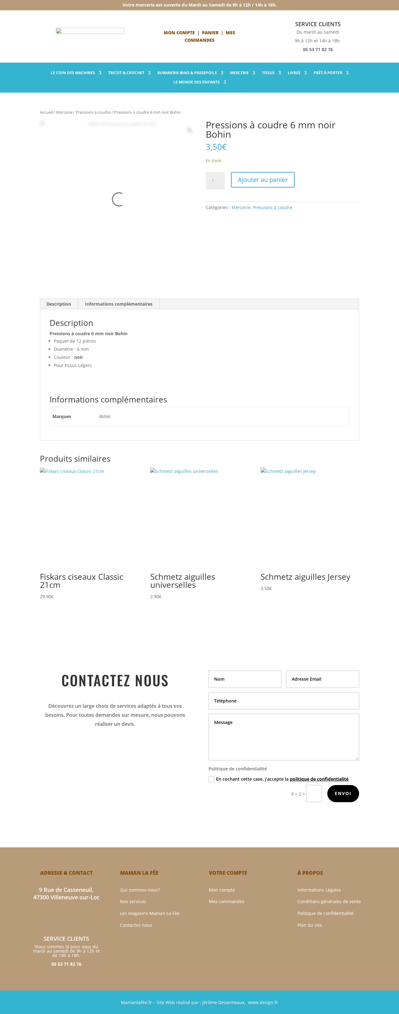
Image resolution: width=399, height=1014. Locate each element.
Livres (294, 73)
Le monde (196, 82)
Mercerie (239, 73)
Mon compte (179, 33)
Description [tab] (58, 304)
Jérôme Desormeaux (223, 1002)
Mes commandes (226, 901)
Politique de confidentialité (325, 913)
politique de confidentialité (319, 779)
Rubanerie (187, 73)
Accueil (46, 112)
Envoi (343, 793)
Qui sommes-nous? (140, 890)
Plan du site (309, 925)
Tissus (268, 73)
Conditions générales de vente (329, 901)
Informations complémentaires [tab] (118, 304)
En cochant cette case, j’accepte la (282, 779)
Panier (210, 33)
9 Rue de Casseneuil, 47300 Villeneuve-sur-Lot (66, 893)
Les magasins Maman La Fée (150, 913)
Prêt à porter (328, 73)
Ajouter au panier (263, 179)
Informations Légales (319, 890)
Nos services (133, 901)
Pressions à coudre (93, 112)
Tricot (126, 73)
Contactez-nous (136, 925)
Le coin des (73, 73)
